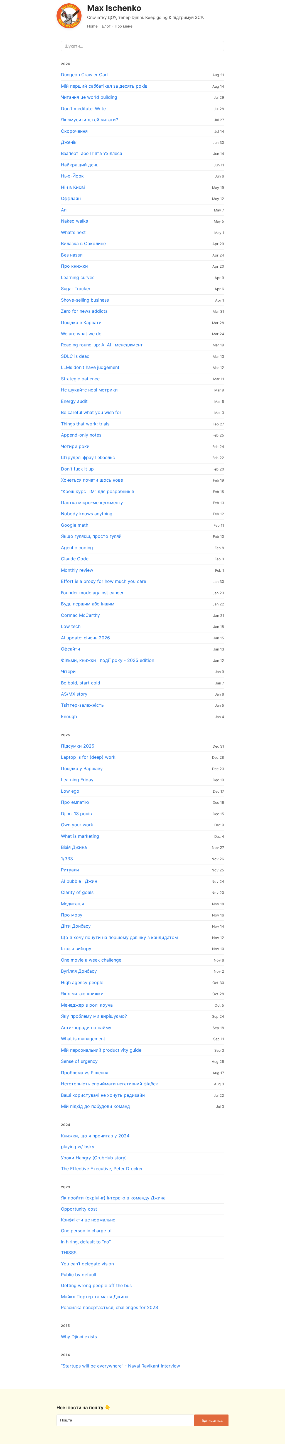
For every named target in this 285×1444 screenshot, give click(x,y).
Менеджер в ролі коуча (87, 1005)
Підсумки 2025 (77, 746)
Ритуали (70, 870)
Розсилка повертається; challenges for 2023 (109, 1307)
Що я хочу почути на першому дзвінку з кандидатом (119, 937)
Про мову (71, 915)
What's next (73, 232)
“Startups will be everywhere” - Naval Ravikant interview (120, 1366)
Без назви (72, 255)
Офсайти (70, 649)
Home (92, 26)
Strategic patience (80, 378)
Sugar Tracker (75, 288)
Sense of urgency (79, 1061)
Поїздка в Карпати (81, 322)
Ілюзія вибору (76, 948)
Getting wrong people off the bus (96, 1285)
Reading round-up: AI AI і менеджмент (102, 345)
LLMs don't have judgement (90, 367)
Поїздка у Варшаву (82, 768)
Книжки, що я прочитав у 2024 (95, 1136)
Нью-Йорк (72, 176)
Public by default (79, 1274)
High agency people (82, 982)
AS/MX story (74, 694)
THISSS (69, 1252)
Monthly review (77, 570)
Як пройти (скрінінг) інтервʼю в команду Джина (113, 1198)
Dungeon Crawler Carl (84, 74)
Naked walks (74, 221)
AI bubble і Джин (79, 881)
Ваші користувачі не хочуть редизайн (103, 1095)
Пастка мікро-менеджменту (92, 502)
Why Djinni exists (79, 1336)
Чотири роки (75, 446)
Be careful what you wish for (91, 412)
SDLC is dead (75, 356)
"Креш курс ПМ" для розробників (97, 491)
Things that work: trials (85, 424)
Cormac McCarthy (80, 615)
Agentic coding (77, 547)
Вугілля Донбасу (79, 971)
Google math (74, 525)
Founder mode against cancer (92, 592)
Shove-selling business (85, 300)
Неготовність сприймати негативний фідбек (109, 1083)
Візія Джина (74, 847)
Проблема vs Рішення (84, 1072)
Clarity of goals (77, 892)
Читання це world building (89, 97)
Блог (106, 26)
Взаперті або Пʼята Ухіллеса (91, 153)
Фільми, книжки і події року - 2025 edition (107, 660)
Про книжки (74, 266)
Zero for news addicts (84, 311)
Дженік (69, 142)
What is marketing (80, 836)
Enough (69, 716)
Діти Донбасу (76, 926)
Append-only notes (81, 435)
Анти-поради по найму (86, 1027)
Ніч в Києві (73, 187)
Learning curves (77, 277)
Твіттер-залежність (82, 705)
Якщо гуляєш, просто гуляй (91, 536)
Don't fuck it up (77, 469)
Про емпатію (75, 802)
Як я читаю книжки (82, 993)
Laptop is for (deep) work (88, 757)
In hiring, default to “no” (86, 1242)
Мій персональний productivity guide (101, 1050)
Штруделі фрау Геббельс (88, 457)
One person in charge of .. (88, 1230)
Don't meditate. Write (83, 108)
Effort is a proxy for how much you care (103, 581)
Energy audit (74, 401)
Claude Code (75, 558)
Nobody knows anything (86, 513)
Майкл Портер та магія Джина (94, 1296)
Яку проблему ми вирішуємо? (94, 1016)
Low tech (70, 626)
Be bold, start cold (80, 683)
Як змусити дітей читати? (89, 119)
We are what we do (81, 333)
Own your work (77, 824)
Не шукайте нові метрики (89, 390)
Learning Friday (77, 779)
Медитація (72, 903)
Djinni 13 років (76, 813)
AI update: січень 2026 (85, 637)
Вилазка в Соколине (83, 243)
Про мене (123, 26)
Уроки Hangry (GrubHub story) (94, 1157)
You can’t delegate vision (87, 1263)
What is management (83, 1038)
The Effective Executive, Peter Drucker (102, 1168)
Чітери (68, 671)
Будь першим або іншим (87, 604)
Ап (64, 210)
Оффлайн (71, 198)
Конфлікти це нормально (88, 1220)
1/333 (67, 858)
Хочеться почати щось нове (92, 480)
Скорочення (74, 131)
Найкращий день (80, 164)
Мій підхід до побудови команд (95, 1106)
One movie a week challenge (91, 960)
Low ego (70, 791)
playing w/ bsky (77, 1146)
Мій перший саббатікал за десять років (104, 86)
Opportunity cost (79, 1209)
